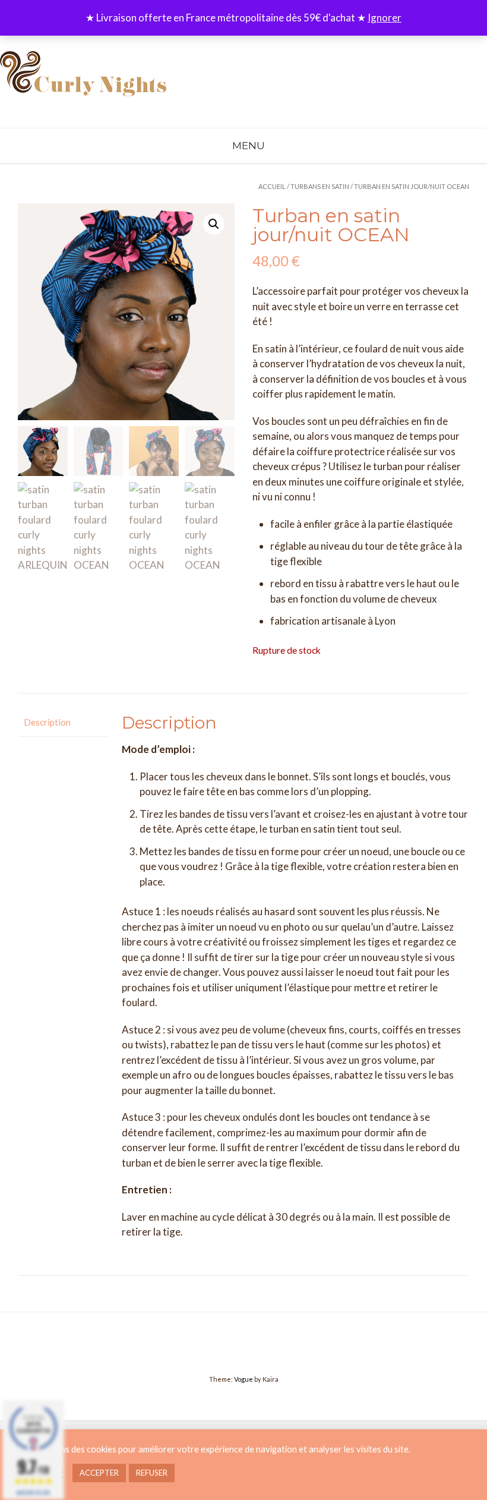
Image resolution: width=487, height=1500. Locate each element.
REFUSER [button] (151, 1472)
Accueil (272, 186)
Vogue (243, 1379)
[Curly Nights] (83, 79)
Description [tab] (47, 722)
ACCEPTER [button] (99, 1472)
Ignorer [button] (384, 17)
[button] (213, 224)
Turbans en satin (319, 186)
